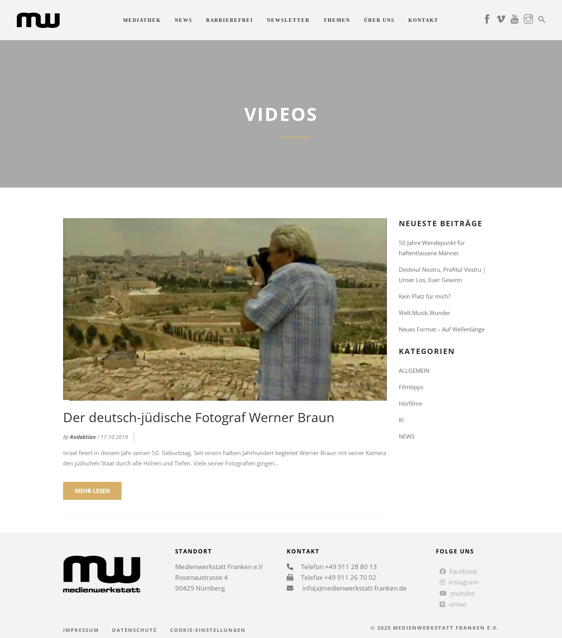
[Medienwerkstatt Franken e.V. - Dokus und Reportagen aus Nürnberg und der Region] (38, 19)
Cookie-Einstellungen (208, 630)
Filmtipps (411, 387)
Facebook (463, 571)
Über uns (379, 20)
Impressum (81, 630)
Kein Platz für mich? (424, 296)
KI (401, 420)
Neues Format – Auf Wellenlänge (441, 329)
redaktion (83, 437)
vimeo (457, 604)
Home (261, 137)
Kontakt (423, 20)
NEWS (406, 436)
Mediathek (142, 20)
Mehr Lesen (92, 490)
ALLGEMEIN (414, 370)
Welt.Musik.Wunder (424, 313)
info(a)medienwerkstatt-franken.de (354, 588)
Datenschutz (134, 630)
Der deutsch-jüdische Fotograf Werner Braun (199, 417)
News (183, 20)
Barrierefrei (229, 20)
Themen (336, 20)
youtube (462, 593)
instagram (463, 582)
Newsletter (288, 20)
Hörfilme (410, 403)
